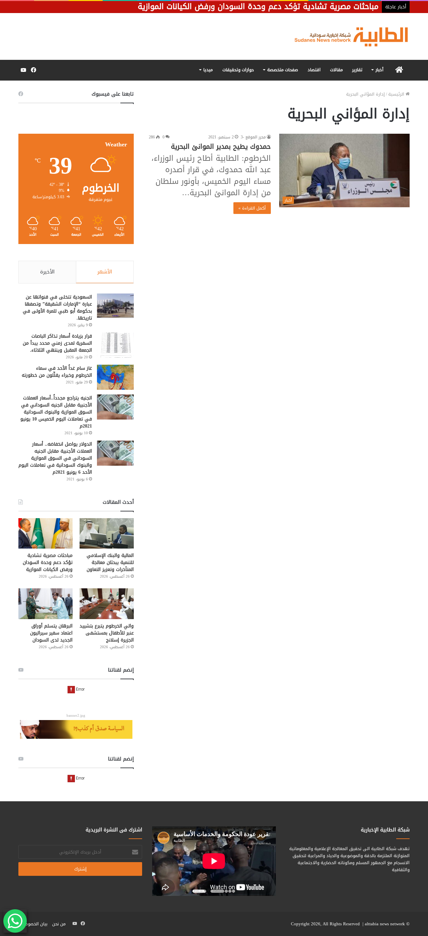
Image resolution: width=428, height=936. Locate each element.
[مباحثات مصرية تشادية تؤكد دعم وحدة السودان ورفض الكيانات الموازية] (45, 533)
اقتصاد (314, 70)
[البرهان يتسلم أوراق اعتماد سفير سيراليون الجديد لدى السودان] (45, 603)
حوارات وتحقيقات (238, 70)
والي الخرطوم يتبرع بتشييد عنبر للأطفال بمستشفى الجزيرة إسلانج (107, 633)
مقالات (336, 70)
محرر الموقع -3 (253, 137)
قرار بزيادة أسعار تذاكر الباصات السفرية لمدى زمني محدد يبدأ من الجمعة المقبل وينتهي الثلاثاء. (57, 343)
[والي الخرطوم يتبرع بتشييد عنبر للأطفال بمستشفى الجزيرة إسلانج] (107, 603)
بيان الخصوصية (33, 924)
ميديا (208, 70)
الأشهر (104, 271)
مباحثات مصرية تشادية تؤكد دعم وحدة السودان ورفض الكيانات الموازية (48, 562)
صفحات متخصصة (282, 70)
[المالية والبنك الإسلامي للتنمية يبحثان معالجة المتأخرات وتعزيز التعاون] (107, 533)
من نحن (59, 924)
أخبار (380, 70)
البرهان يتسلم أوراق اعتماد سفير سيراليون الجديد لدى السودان (51, 633)
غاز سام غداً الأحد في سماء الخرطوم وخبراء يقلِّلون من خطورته (57, 372)
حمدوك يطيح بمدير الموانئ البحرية (221, 146)
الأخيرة (47, 271)
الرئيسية (397, 94)
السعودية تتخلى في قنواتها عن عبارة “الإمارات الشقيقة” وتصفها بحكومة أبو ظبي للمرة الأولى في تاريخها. (57, 307)
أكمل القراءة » (252, 208)
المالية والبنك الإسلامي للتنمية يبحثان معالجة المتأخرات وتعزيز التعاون (110, 562)
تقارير (357, 70)
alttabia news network (385, 924)
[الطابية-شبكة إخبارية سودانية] (348, 36)
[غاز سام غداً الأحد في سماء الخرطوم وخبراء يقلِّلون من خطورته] (115, 377)
